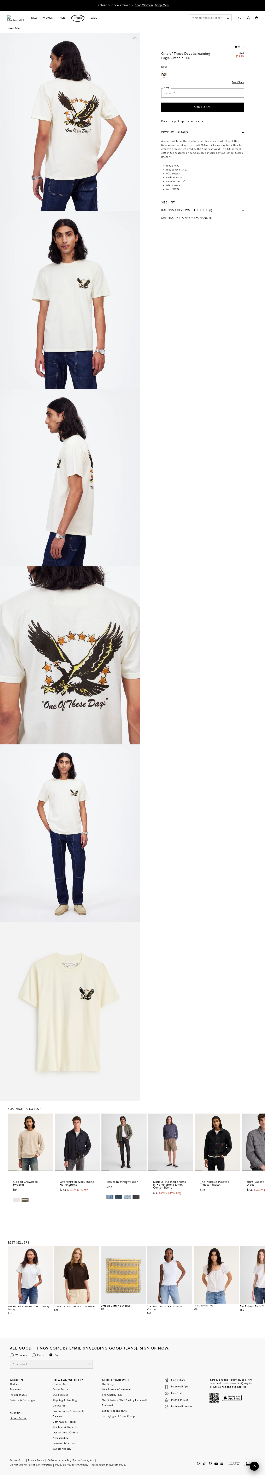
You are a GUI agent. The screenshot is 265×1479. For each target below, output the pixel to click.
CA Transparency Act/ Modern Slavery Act (70, 1460)
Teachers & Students (65, 1427)
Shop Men (162, 5)
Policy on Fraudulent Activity (71, 1465)
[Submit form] (89, 1364)
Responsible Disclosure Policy (109, 1465)
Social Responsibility (114, 1411)
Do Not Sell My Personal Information (31, 1465)
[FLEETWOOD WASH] (127, 1197)
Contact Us (59, 1384)
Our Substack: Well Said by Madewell (124, 1400)
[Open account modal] (248, 17)
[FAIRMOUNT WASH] (136, 1197)
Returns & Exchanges (22, 1400)
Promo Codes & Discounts (68, 1411)
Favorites (15, 1389)
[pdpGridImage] (70, 122)
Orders (14, 1384)
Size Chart (238, 82)
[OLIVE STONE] (25, 1200)
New (34, 18)
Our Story (108, 1384)
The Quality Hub (112, 1395)
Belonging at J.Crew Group (118, 1416)
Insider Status (18, 1395)
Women (48, 18)
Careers (58, 1416)
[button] (134, 38)
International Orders (65, 1433)
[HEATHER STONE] (16, 1200)
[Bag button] (256, 17)
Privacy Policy (36, 1460)
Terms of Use (17, 1460)
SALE (94, 18)
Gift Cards (59, 1406)
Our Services (60, 1395)
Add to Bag (203, 107)
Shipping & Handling (65, 1400)
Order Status (60, 1389)
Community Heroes (65, 1422)
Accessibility (60, 1438)
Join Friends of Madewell (117, 1389)
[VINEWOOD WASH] (109, 1197)
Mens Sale (13, 28)
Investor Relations (64, 1443)
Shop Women (144, 5)
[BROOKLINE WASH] (118, 1197)
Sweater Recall (62, 1449)
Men (62, 18)
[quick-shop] (77, 1196)
